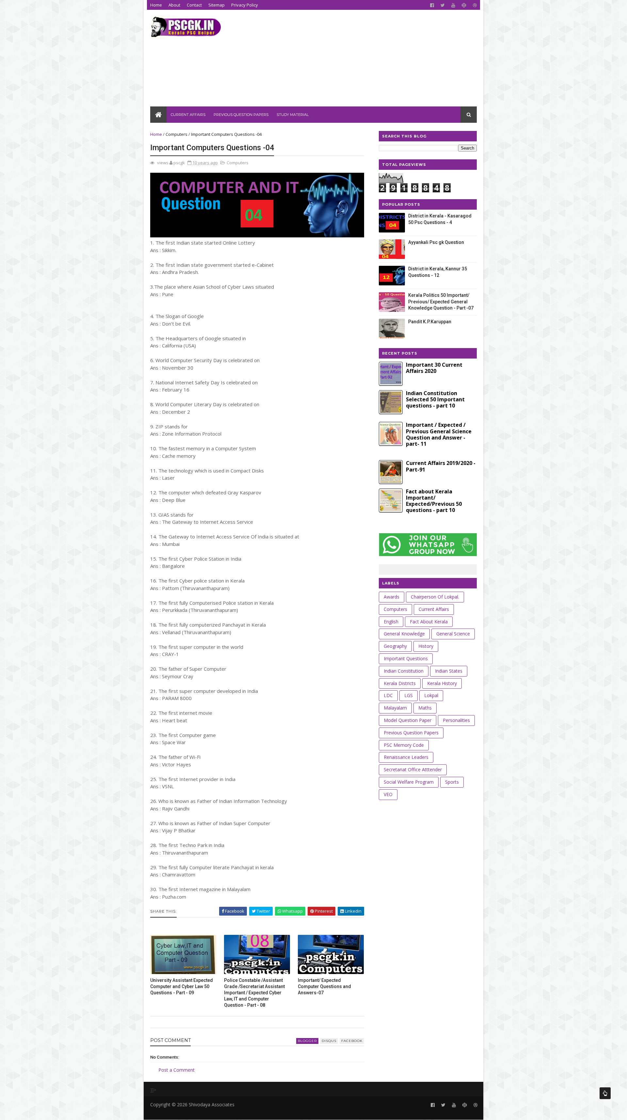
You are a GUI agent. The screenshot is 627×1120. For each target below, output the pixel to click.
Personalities (456, 720)
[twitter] (443, 5)
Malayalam (395, 708)
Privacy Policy (244, 5)
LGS (408, 695)
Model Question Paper (407, 720)
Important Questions (406, 658)
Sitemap (216, 5)
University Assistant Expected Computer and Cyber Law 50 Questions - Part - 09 (181, 986)
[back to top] (605, 1093)
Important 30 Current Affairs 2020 (434, 368)
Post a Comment (176, 1070)
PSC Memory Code (404, 745)
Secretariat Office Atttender (413, 769)
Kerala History (442, 683)
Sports (452, 782)
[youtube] (453, 5)
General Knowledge (404, 634)
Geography (395, 646)
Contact (194, 5)
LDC (388, 695)
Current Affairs (188, 114)
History (425, 646)
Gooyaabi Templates (251, 1111)
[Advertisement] (358, 60)
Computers (176, 134)
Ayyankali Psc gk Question (436, 242)
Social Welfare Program (409, 782)
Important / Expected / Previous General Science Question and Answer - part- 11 (439, 434)
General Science (453, 634)
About (174, 5)
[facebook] (432, 5)
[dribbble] (475, 5)
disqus (329, 1041)
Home (156, 5)
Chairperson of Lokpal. (435, 597)
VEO (388, 794)
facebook (351, 1041)
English (391, 621)
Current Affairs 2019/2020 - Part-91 (440, 466)
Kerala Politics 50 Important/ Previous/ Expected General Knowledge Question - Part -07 (441, 302)
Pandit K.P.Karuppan (429, 321)
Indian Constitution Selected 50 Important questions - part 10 (435, 399)
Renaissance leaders (406, 757)
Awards (391, 597)
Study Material (293, 114)
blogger (307, 1041)
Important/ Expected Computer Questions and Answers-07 (324, 986)
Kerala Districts (400, 683)
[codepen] (464, 5)
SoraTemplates (186, 1111)
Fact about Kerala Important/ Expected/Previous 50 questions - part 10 (434, 501)
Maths (425, 708)
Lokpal (431, 695)
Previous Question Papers (241, 114)
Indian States (448, 671)
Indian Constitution (404, 671)
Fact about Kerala (429, 621)
